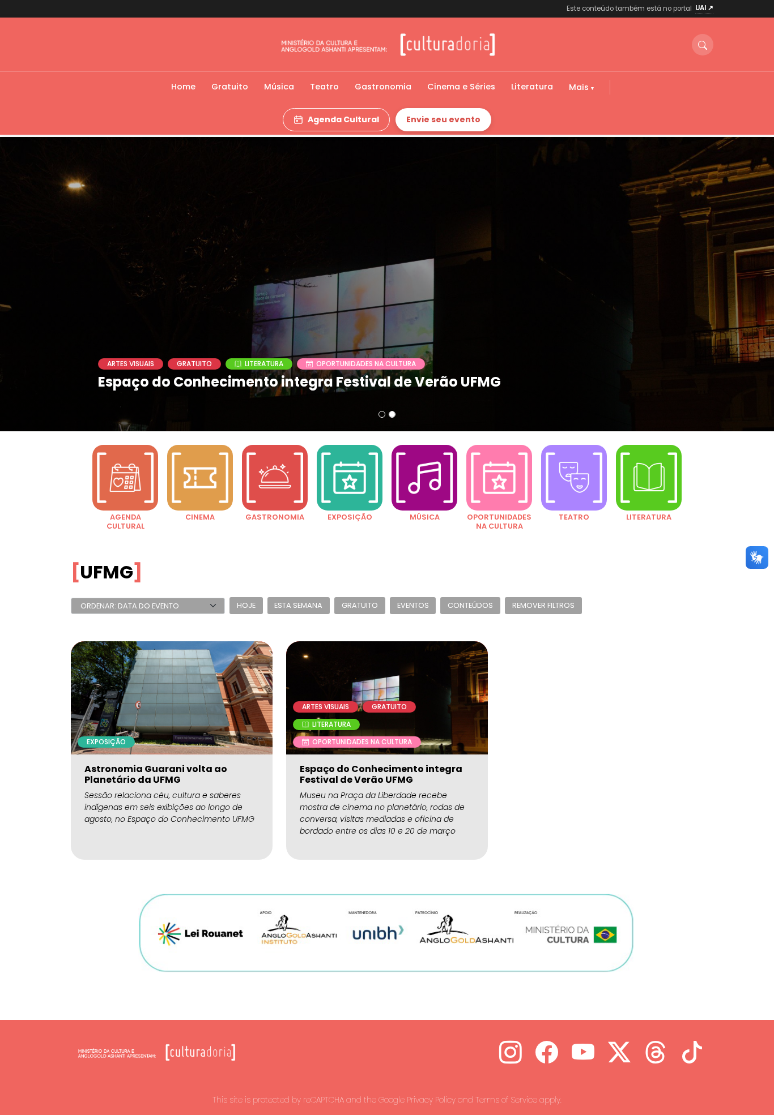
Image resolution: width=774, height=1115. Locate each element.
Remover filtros (543, 606)
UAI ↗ (704, 7)
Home (183, 86)
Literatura (532, 86)
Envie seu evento (443, 119)
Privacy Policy (431, 1099)
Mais (580, 87)
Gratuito (229, 86)
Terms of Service (506, 1099)
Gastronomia (383, 86)
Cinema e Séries (461, 86)
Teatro (324, 86)
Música (279, 86)
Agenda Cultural (343, 119)
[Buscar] (702, 44)
